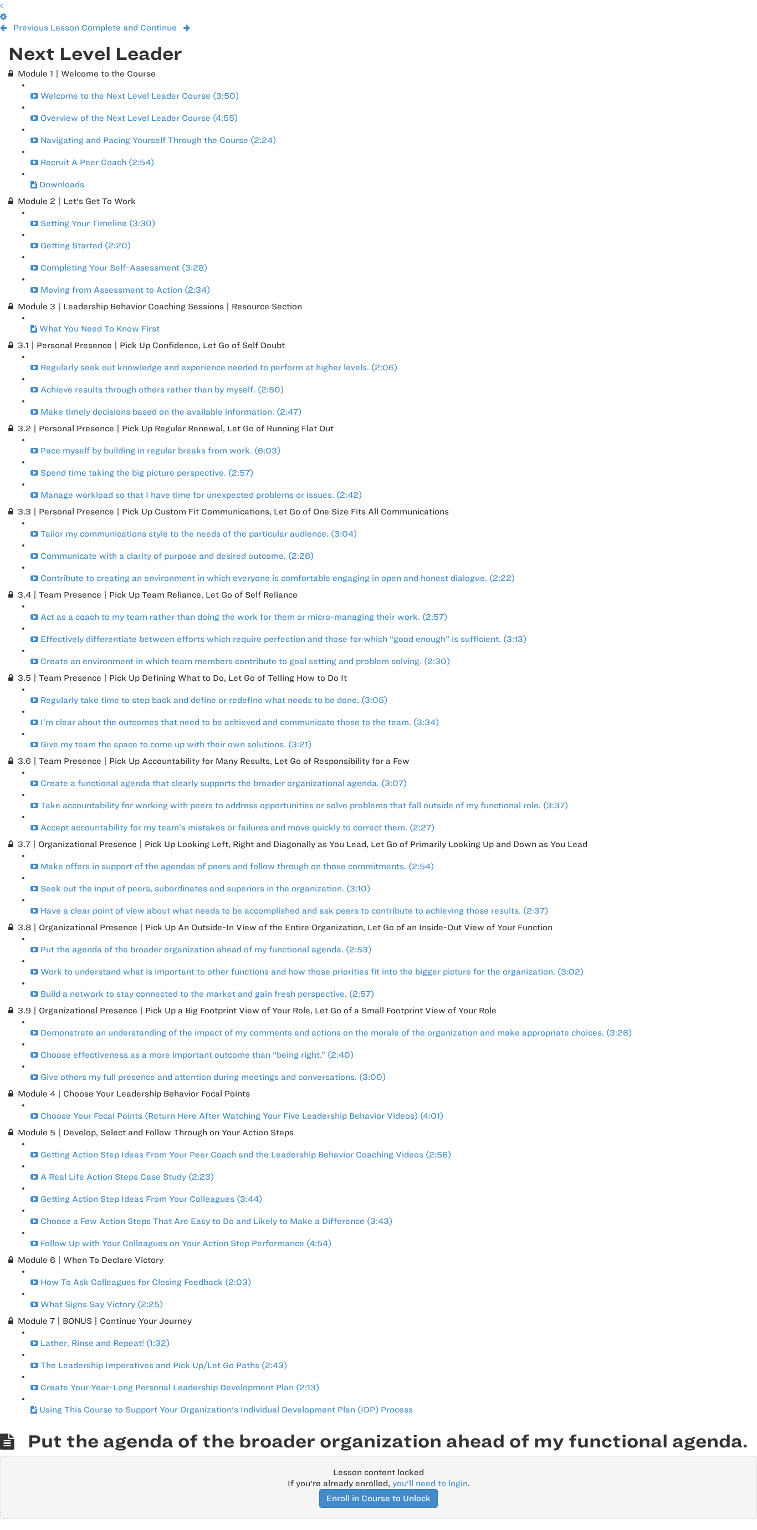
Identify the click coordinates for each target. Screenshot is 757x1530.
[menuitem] (3, 16)
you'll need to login (430, 1483)
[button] (1, 5)
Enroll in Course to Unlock (378, 1498)
